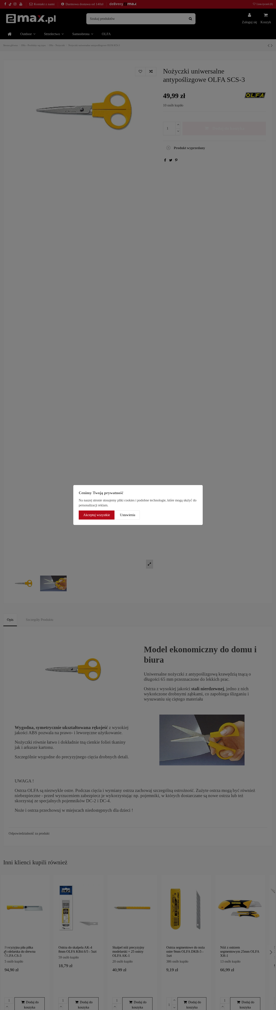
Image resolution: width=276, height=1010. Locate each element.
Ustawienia (127, 515)
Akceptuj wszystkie (96, 515)
